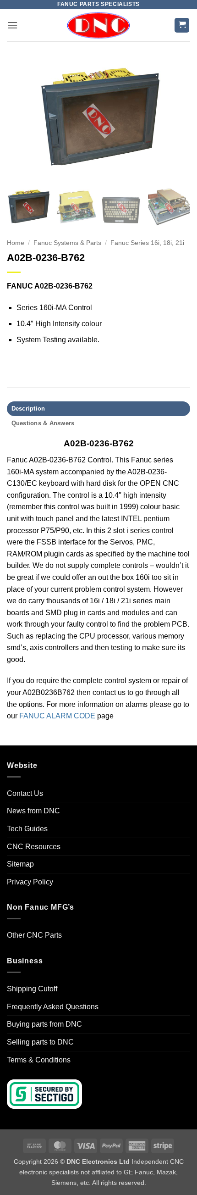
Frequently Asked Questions (52, 1007)
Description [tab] (28, 408)
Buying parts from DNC (44, 1024)
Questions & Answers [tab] (43, 423)
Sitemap (20, 864)
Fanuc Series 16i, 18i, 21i (147, 242)
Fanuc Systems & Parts (67, 242)
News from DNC (33, 811)
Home (15, 242)
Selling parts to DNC (40, 1042)
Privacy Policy (30, 882)
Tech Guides (27, 829)
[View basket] (182, 25)
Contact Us (25, 793)
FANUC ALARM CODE (57, 716)
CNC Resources (33, 846)
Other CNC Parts (34, 935)
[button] (12, 25)
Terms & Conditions (39, 1060)
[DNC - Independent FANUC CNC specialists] (98, 25)
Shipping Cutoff (32, 989)
